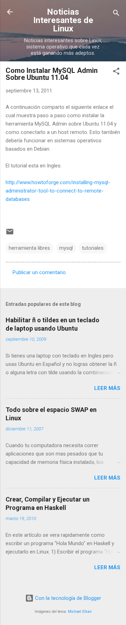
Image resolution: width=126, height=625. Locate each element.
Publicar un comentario (39, 272)
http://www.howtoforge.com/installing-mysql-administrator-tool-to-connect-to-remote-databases (58, 190)
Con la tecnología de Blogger (67, 598)
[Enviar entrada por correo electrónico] (10, 234)
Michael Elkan (80, 611)
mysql (66, 248)
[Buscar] (116, 14)
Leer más (107, 388)
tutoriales (93, 248)
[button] (116, 72)
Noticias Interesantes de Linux (63, 20)
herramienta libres (29, 248)
